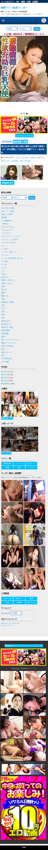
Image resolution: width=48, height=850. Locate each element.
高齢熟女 (6, 384)
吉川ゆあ (25, 157)
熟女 (5, 381)
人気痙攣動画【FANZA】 (23, 763)
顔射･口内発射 (25, 160)
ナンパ (4, 246)
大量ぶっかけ (6, 283)
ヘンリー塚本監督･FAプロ (12, 258)
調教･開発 (5, 330)
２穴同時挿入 (6, 359)
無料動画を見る (7, 183)
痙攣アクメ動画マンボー (14, 7)
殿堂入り (19, 598)
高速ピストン (6, 352)
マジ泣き (5, 261)
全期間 (35, 1)
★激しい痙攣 (6, 214)
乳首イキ (5, 277)
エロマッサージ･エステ (11, 236)
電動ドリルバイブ (8, 343)
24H (17, 1)
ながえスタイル (7, 227)
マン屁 (4, 265)
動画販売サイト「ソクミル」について (24, 646)
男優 (7, 467)
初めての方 (31, 602)
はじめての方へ (7, 625)
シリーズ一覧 (6, 453)
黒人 (3, 355)
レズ (3, 271)
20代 (5, 375)
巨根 (3, 299)
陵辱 (3, 337)
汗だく (4, 308)
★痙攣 (33, 157)
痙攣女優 (7, 463)
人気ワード (31, 463)
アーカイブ (5, 613)
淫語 (3, 312)
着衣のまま (5, 160)
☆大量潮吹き (6, 221)
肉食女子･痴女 (7, 327)
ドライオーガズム (8, 243)
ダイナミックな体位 (9, 239)
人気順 (24, 141)
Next (45, 72)
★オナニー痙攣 (7, 211)
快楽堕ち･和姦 (7, 302)
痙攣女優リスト (7, 418)
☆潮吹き (5, 224)
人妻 (5, 378)
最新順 (16, 141)
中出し (4, 274)
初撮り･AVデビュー (9, 280)
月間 (28, 1)
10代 (18, 157)
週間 (23, 1)
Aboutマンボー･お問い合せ (11, 623)
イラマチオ (5, 233)
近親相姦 (15, 160)
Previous (3, 72)
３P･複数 (5, 362)
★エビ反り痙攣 (7, 208)
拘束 (3, 305)
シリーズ (19, 463)
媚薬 (3, 293)
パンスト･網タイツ (9, 252)
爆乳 (3, 315)
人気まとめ (7, 598)
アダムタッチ (6, 230)
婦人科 (4, 290)
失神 (3, 286)
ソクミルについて (24, 135)
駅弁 (3, 349)
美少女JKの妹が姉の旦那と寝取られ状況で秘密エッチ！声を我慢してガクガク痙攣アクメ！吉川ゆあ (23, 149)
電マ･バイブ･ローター (10, 340)
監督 (19, 467)
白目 (3, 318)
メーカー (31, 467)
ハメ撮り (5, 249)
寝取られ (41, 157)
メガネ (4, 268)
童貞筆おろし (6, 324)
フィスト (5, 255)
